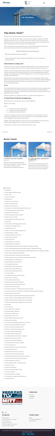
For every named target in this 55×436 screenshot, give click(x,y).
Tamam (23, 434)
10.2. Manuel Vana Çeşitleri (10, 367)
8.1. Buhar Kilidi (7, 304)
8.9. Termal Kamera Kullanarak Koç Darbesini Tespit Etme (17, 322)
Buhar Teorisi (6, 160)
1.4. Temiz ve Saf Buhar (9, 197)
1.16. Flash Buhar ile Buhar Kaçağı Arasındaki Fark (15, 224)
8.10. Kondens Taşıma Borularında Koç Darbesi (14, 324)
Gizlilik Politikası (32, 421)
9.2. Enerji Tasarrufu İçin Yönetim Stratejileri (14, 342)
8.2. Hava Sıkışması (8, 306)
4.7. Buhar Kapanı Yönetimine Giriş (12, 280)
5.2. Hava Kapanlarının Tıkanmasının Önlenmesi (14, 284)
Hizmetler (31, 398)
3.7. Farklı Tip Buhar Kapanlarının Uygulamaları (14, 253)
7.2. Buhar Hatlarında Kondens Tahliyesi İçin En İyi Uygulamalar (18, 300)
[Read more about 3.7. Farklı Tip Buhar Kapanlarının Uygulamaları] (39, 149)
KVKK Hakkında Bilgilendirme (35, 419)
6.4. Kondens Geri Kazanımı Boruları (12, 293)
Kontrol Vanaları (5, 421)
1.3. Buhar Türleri (8, 194)
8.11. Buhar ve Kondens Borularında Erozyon (14, 327)
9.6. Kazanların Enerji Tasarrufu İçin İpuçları (13, 351)
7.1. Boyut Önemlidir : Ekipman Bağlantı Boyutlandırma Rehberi (18, 297)
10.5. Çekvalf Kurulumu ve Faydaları (12, 374)
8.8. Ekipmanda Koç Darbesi (10, 320)
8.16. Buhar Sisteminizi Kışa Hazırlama (12, 338)
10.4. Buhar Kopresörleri (9, 371)
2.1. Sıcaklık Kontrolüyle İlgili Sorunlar (12, 226)
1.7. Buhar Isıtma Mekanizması (11, 203)
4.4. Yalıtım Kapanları (9, 273)
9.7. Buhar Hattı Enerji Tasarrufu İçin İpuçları (14, 354)
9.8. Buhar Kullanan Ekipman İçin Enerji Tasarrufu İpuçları (16, 356)
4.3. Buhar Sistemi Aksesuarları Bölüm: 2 (13, 271)
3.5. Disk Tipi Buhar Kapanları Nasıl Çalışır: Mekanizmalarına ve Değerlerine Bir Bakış (22, 248)
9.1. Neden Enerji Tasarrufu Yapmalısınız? (13, 340)
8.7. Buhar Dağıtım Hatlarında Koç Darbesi (13, 318)
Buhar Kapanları (5, 417)
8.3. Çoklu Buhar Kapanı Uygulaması (12, 309)
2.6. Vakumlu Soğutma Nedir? (10, 237)
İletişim (30, 417)
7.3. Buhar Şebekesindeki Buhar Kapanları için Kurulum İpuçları (18, 302)
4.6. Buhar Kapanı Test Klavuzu (11, 277)
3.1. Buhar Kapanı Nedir (9, 239)
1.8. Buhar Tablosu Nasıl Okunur (11, 206)
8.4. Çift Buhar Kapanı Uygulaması (12, 311)
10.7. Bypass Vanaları (9, 378)
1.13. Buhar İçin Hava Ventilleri (10, 217)
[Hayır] (53, 432)
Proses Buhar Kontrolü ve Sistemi (9, 419)
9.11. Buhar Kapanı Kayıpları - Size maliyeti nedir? (15, 363)
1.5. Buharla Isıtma (8, 199)
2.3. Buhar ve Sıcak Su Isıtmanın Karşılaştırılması (15, 230)
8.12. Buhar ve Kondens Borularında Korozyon (14, 329)
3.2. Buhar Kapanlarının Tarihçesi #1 (12, 241)
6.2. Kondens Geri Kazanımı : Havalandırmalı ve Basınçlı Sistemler (18, 288)
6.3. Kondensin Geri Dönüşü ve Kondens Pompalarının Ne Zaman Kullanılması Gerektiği (23, 291)
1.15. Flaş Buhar (7, 221)
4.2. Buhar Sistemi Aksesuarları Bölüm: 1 (13, 268)
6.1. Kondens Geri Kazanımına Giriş (12, 286)
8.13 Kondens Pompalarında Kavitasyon (13, 331)
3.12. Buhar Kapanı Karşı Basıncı (11, 264)
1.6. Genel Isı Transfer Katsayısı (11, 201)
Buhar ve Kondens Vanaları (8, 425)
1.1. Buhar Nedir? (7, 190)
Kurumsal (31, 394)
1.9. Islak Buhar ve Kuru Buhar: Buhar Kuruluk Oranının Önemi (17, 208)
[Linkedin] (2, 412)
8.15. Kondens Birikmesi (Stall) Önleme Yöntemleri (15, 336)
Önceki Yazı (4, 132)
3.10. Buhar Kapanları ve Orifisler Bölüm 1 (13, 259)
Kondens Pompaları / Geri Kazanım (9, 424)
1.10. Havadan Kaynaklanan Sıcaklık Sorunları (14, 210)
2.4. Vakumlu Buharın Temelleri (11, 232)
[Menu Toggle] (44, 3)
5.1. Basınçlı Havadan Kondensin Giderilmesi (14, 282)
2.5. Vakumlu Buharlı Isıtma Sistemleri (12, 235)
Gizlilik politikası (30, 434)
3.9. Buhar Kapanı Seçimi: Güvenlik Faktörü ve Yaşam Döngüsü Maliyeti (20, 257)
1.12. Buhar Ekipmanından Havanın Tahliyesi (13, 215)
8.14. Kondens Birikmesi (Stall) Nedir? (12, 333)
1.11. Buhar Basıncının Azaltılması (11, 212)
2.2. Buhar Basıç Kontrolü (9, 228)
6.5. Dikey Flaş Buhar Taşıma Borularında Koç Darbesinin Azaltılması (19, 295)
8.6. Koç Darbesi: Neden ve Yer (11, 315)
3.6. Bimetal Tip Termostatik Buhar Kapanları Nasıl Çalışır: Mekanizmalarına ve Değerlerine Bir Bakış (26, 250)
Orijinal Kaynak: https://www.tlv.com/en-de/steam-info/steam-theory (20, 125)
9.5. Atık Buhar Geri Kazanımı (10, 349)
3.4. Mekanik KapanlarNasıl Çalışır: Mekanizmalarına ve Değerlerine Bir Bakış (21, 246)
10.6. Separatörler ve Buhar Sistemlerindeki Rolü (15, 376)
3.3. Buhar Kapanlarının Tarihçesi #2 (12, 244)
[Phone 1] (5, 412)
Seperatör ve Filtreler (6, 422)
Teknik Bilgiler (32, 396)
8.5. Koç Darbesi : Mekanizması (11, 313)
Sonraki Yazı (50, 132)
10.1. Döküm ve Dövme (9, 365)
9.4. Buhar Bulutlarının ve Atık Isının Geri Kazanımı (15, 347)
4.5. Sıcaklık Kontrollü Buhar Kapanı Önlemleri (14, 275)
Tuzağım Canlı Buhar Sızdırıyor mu (35, 95)
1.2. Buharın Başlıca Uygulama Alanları (12, 192)
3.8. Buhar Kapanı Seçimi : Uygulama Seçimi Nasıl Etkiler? (17, 255)
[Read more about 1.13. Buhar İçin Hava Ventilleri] (15, 149)
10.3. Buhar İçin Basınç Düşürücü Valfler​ (13, 369)
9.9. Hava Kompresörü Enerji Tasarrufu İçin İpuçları (15, 358)
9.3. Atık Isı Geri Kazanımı (9, 345)
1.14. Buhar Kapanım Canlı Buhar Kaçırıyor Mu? (14, 219)
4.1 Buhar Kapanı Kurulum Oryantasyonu (13, 266)
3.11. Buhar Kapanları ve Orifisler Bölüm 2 (13, 262)
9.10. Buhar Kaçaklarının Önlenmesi (12, 360)
